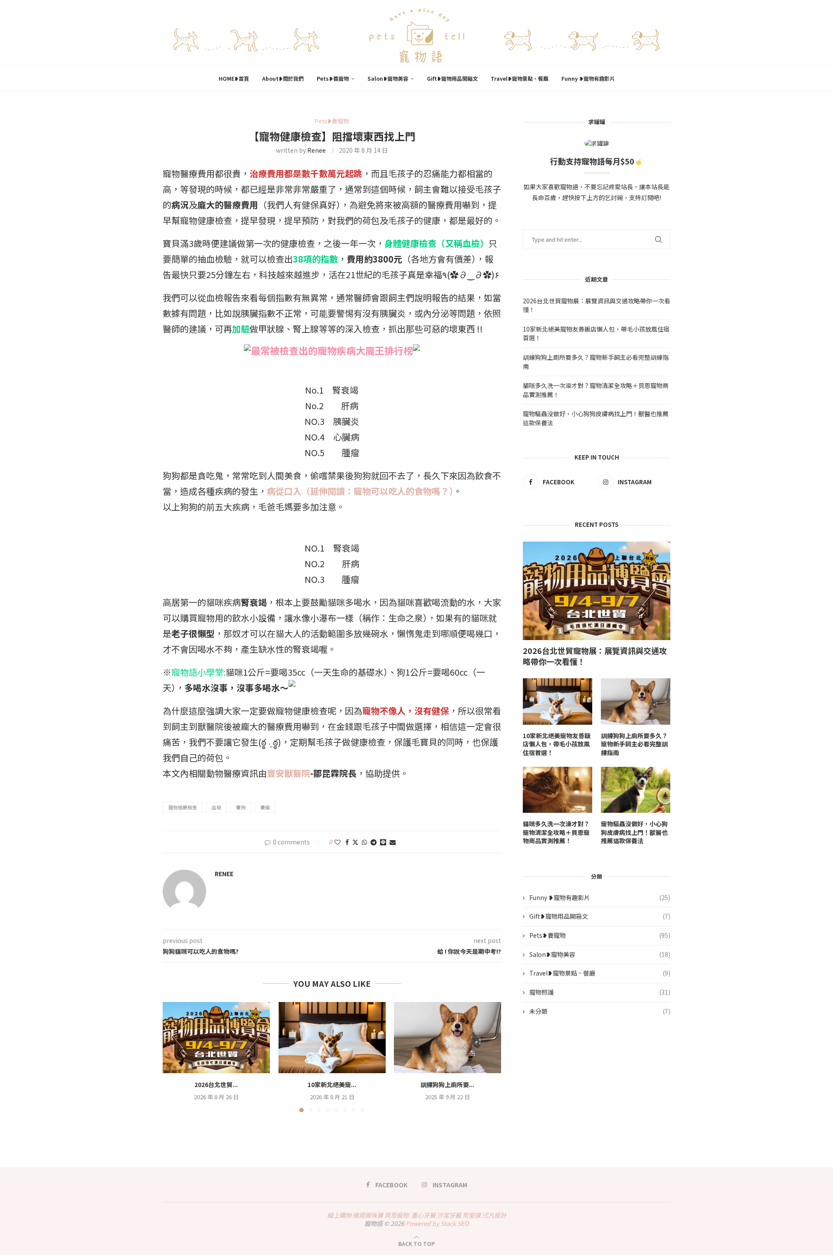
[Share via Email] (393, 842)
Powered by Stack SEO (437, 1223)
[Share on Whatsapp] (364, 842)
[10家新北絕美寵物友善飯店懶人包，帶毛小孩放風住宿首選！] (332, 1037)
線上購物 (339, 1215)
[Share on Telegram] (374, 842)
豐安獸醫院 (288, 773)
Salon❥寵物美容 (387, 78)
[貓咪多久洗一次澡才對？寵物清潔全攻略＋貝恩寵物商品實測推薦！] (557, 790)
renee (316, 150)
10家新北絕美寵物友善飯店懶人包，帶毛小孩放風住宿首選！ (556, 744)
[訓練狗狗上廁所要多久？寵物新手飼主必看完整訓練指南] (447, 1037)
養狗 (241, 807)
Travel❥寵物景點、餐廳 (519, 78)
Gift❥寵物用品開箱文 (452, 78)
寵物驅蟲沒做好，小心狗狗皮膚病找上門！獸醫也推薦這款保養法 (634, 832)
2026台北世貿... (216, 1084)
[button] (174, 1056)
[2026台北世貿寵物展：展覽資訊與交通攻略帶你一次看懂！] (216, 1037)
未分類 (599, 1011)
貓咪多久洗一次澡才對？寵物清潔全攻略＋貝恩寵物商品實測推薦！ (556, 832)
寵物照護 (599, 992)
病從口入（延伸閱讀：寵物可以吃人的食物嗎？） (360, 491)
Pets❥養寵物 (333, 78)
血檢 (216, 807)
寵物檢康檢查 (182, 807)
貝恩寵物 (396, 1215)
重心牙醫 (423, 1215)
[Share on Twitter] (355, 842)
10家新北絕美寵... (332, 1084)
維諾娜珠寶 (368, 1215)
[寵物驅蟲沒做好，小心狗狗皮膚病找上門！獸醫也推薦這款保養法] (635, 790)
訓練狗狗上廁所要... (448, 1084)
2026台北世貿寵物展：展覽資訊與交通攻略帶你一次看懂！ (595, 656)
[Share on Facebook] (347, 842)
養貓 (265, 807)
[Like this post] (338, 842)
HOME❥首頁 (234, 78)
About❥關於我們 (283, 78)
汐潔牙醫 (449, 1215)
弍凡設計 (494, 1215)
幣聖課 (471, 1215)
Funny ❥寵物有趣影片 (588, 78)
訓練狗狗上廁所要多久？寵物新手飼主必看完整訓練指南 (634, 744)
